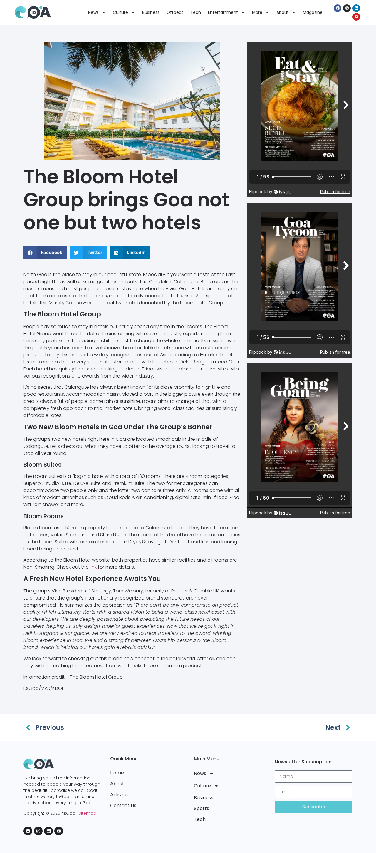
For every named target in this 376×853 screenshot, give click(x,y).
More (257, 12)
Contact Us (123, 805)
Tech (195, 12)
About (282, 12)
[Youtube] (356, 17)
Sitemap (87, 813)
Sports (201, 808)
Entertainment (223, 12)
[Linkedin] (356, 8)
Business (151, 12)
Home (117, 772)
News (93, 12)
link (93, 567)
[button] (45, 252)
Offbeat (175, 12)
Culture (120, 12)
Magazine (313, 12)
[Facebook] (337, 8)
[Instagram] (347, 8)
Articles (119, 794)
